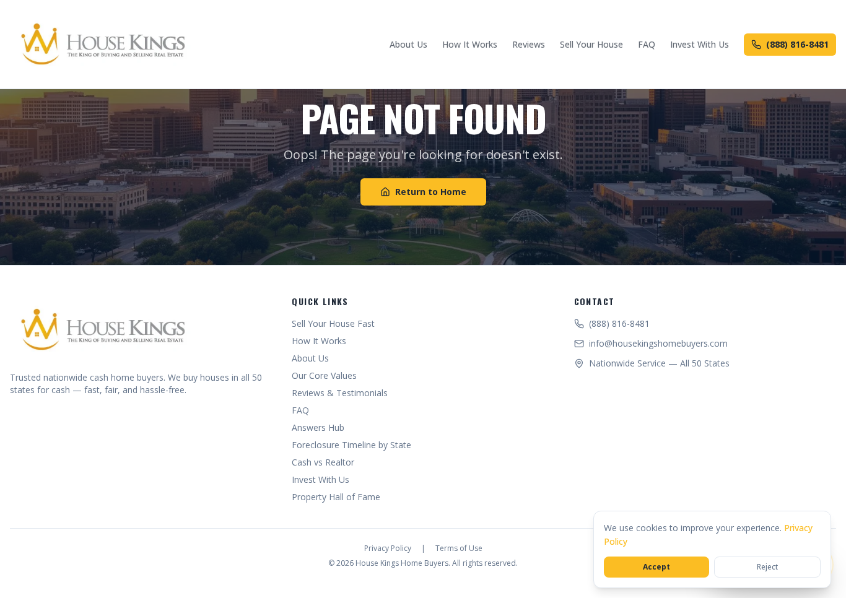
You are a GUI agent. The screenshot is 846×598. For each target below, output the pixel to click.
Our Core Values (324, 375)
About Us (408, 44)
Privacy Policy (387, 548)
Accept (656, 566)
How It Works (469, 44)
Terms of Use (458, 548)
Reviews (528, 44)
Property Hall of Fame (336, 497)
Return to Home (430, 191)
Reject (767, 566)
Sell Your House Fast (333, 323)
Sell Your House (591, 44)
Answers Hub (318, 427)
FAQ (646, 44)
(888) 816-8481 (797, 44)
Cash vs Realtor (323, 462)
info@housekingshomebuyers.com (658, 343)
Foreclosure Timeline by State (351, 445)
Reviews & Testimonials (340, 393)
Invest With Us (699, 44)
